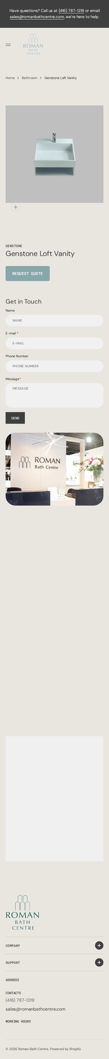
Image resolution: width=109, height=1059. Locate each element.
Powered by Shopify (65, 1049)
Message (12, 379)
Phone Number (17, 356)
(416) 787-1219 (71, 10)
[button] (9, 44)
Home (10, 78)
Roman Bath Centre (33, 1049)
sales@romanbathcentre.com (37, 16)
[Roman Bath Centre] (33, 45)
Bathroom (29, 78)
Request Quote (27, 273)
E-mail (11, 333)
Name (10, 310)
